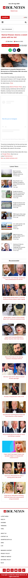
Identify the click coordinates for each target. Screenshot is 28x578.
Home (3, 29)
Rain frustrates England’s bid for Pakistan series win (18, 172)
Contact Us (4, 536)
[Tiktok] (23, 570)
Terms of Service (6, 556)
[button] (10, 50)
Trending (3, 525)
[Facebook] (8, 570)
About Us (3, 533)
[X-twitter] (12, 570)
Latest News (4, 516)
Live (2, 545)
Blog (2, 562)
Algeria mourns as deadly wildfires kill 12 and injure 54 (18, 236)
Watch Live (14, 11)
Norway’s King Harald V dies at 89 (14, 396)
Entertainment (9, 29)
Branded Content (6, 550)
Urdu (2, 542)
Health (3, 519)
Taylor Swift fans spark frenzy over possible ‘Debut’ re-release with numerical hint (14, 456)
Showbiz (3, 522)
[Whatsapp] (4, 570)
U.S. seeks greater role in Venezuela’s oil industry (19, 225)
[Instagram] (19, 570)
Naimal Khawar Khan (16, 87)
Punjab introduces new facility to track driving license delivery (19, 204)
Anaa (11, 83)
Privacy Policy (5, 553)
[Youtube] (16, 570)
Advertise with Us (6, 539)
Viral (2, 528)
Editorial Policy (6, 559)
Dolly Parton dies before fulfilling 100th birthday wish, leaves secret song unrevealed (14, 497)
